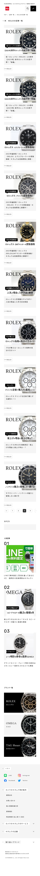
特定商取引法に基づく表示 (15, 817)
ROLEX (9, 69)
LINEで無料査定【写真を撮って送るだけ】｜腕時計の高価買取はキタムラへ (19, 576)
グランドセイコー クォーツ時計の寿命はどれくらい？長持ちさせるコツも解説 (20, 664)
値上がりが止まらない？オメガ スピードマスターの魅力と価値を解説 (20, 620)
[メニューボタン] (33, 8)
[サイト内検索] (28, 8)
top (5, 14)
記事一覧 (11, 14)
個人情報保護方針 (12, 806)
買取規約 (9, 811)
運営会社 (9, 795)
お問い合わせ (10, 800)
